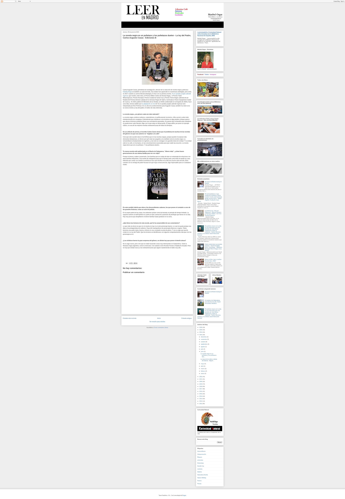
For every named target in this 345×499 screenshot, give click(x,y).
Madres (199, 472)
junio (202, 351)
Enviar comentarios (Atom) (161, 327)
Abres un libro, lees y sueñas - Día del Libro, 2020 (213, 260)
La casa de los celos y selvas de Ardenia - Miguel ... (209, 359)
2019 (201, 384)
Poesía (199, 483)
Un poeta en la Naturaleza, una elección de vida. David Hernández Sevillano (212, 302)
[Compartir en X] (133, 263)
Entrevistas (200, 463)
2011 (200, 403)
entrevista (200, 460)
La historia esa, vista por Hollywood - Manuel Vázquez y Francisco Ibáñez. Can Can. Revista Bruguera (213, 213)
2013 (201, 398)
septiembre (204, 344)
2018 (201, 386)
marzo (203, 368)
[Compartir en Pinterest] (136, 263)
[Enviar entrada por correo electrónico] (126, 263)
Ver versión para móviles (157, 321)
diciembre (204, 337)
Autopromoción (201, 454)
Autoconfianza (201, 451)
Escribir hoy (200, 466)
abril (202, 366)
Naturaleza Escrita (202, 474)
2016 (201, 391)
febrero (203, 371)
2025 (201, 329)
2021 (201, 379)
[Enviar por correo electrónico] (130, 263)
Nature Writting (201, 477)
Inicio (159, 318)
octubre (203, 341)
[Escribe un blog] (131, 263)
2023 (201, 334)
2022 (201, 376)
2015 (201, 393)
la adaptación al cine (148, 104)
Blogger (184, 495)
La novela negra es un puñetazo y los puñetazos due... (208, 355)
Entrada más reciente (129, 318)
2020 (201, 381)
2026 (201, 327)
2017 (201, 389)
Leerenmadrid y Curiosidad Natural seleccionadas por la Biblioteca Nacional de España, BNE (209, 33)
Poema (199, 480)
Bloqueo (199, 457)
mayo (202, 363)
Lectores (199, 469)
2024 (201, 332)
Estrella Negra (127, 91)
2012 (201, 401)
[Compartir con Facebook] (135, 263)
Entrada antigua (186, 318)
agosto (203, 346)
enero (203, 373)
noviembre (204, 339)
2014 (201, 396)
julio (202, 349)
